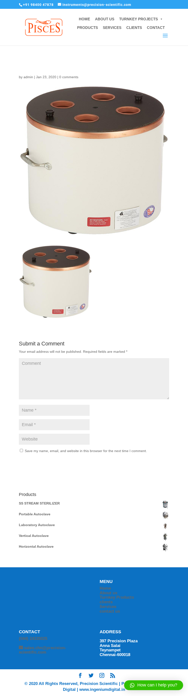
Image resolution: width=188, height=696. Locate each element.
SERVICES (112, 27)
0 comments (68, 77)
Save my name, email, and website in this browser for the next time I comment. (86, 451)
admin (28, 77)
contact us (110, 611)
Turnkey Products (117, 597)
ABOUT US (104, 19)
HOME (84, 19)
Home (105, 588)
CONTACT (156, 27)
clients (106, 602)
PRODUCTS (87, 27)
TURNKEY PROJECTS (138, 19)
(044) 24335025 (33, 638)
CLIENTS (134, 27)
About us (108, 593)
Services (108, 606)
